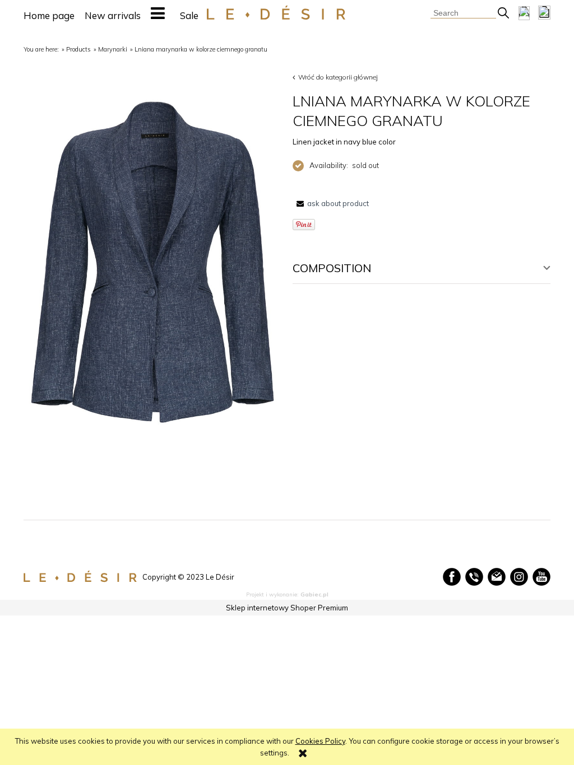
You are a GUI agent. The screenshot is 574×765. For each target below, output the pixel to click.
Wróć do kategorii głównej (338, 77)
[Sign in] (524, 13)
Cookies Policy (320, 740)
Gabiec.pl (314, 594)
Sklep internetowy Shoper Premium (287, 607)
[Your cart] (544, 13)
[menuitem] (49, 15)
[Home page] (276, 13)
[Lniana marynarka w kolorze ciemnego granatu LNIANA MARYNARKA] (152, 262)
